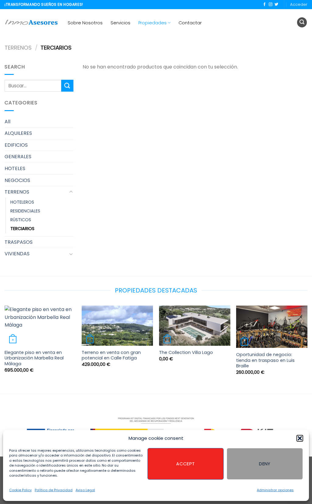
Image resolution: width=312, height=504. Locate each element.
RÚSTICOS (20, 220)
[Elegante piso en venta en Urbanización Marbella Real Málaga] (40, 326)
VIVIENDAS (17, 253)
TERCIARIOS (22, 229)
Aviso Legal (85, 490)
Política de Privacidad (54, 490)
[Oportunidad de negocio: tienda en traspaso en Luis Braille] (271, 327)
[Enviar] (67, 86)
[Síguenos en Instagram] (270, 4)
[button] (300, 438)
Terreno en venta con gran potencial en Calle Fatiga (111, 355)
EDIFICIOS (16, 145)
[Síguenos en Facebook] (264, 4)
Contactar (190, 23)
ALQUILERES (18, 133)
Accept (185, 463)
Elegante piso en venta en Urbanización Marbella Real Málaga (34, 358)
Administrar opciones (275, 490)
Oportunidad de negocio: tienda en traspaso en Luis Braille (265, 360)
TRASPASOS (19, 242)
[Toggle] (71, 192)
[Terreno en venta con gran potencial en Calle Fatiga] (117, 326)
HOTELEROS (22, 202)
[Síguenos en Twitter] (276, 4)
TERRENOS (18, 47)
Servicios (120, 23)
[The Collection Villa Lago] (194, 326)
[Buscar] (302, 22)
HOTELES (15, 168)
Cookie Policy (20, 490)
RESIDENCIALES (25, 211)
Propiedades (152, 23)
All (7, 121)
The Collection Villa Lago (186, 352)
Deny (265, 463)
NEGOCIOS (17, 180)
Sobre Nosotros (85, 23)
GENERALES (18, 156)
